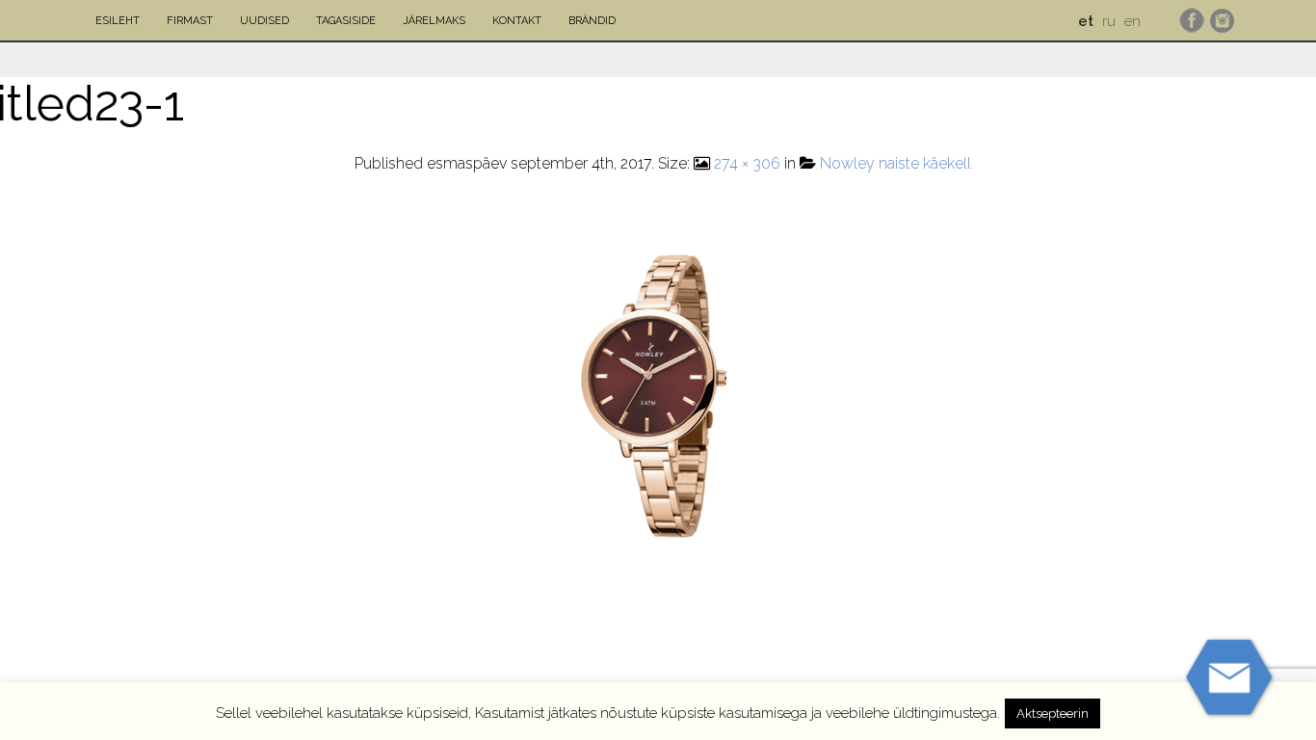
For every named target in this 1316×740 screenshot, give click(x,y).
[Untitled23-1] (663, 392)
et (1085, 21)
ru (1109, 21)
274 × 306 (747, 163)
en (1132, 21)
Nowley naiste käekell (895, 163)
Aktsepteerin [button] (1052, 713)
